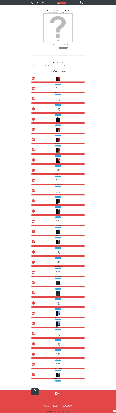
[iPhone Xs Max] (58, 242)
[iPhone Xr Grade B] (58, 293)
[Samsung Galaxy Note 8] (58, 88)
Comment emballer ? (55, 404)
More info (55, 62)
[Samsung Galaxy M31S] (58, 252)
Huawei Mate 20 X (58, 317)
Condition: (61, 12)
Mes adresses (65, 404)
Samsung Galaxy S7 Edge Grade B (58, 194)
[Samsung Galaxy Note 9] (58, 262)
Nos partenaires (46, 406)
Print (58, 58)
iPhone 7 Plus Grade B (58, 143)
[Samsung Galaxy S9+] (58, 109)
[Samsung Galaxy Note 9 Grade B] (58, 272)
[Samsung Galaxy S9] (58, 99)
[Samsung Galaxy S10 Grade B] (58, 354)
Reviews (61, 62)
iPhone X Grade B (58, 215)
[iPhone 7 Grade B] (58, 129)
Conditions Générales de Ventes (60, 411)
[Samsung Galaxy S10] (58, 344)
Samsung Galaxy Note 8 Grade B (58, 225)
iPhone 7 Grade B (58, 133)
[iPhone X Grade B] (58, 211)
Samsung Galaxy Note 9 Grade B (58, 276)
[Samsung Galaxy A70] (58, 303)
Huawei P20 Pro (58, 235)
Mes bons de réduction (66, 406)
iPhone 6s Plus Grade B (58, 123)
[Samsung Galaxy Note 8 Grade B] (58, 221)
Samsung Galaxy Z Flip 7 (58, 174)
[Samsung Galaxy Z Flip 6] (58, 180)
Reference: (50, 12)
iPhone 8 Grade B (58, 153)
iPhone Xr (58, 286)
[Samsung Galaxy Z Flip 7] (58, 170)
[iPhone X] (58, 201)
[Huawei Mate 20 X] (58, 313)
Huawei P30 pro (58, 327)
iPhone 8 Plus (58, 82)
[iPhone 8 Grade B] (58, 150)
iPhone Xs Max (58, 245)
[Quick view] (56, 84)
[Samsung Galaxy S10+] (58, 334)
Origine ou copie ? (55, 405)
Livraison (45, 404)
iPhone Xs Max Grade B (58, 378)
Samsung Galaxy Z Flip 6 (58, 184)
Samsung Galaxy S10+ (58, 337)
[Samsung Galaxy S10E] (58, 364)
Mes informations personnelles (67, 405)
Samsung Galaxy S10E (58, 368)
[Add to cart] (60, 84)
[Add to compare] (58, 84)
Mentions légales (67, 411)
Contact (45, 405)
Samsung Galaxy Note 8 (58, 92)
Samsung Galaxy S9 (58, 102)
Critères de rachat (55, 406)
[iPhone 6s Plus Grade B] (58, 119)
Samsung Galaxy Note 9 (58, 266)
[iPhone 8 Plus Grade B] (58, 160)
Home (54, 8)
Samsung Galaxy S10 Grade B (58, 358)
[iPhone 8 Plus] (58, 78)
